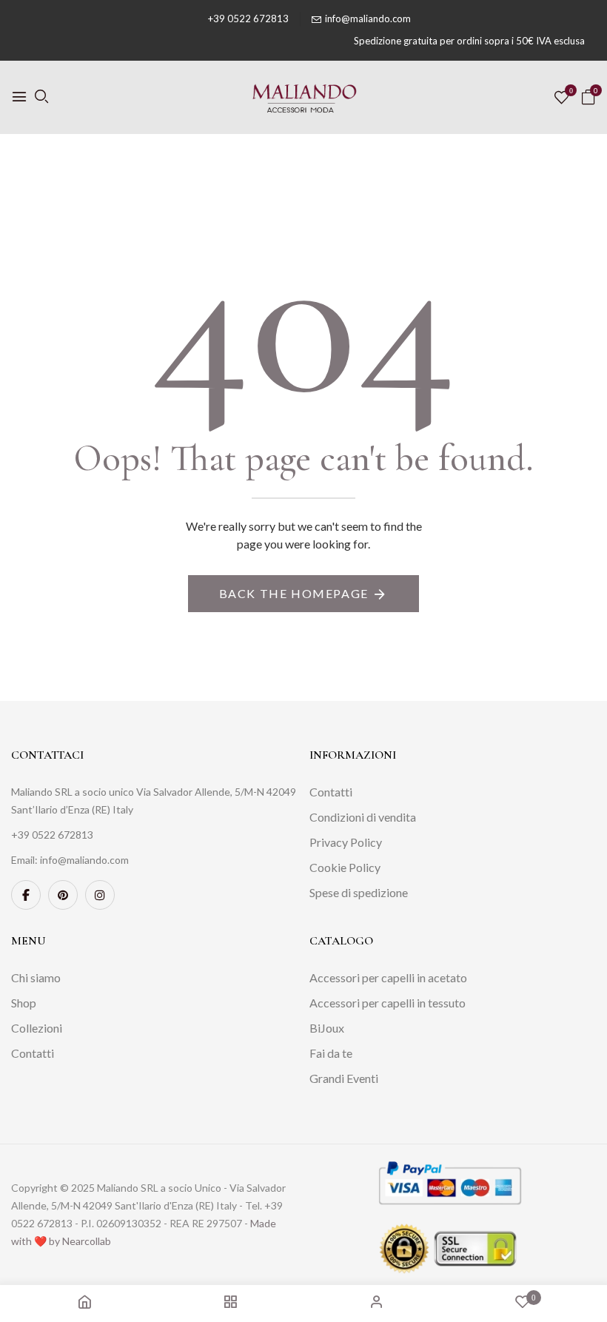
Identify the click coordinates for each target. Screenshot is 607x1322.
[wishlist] (561, 98)
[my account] (376, 1303)
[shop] (230, 1303)
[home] (84, 1303)
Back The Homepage (294, 593)
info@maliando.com (368, 18)
